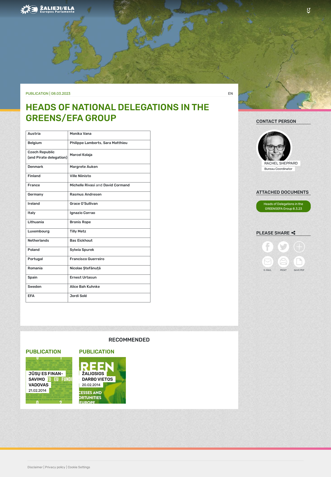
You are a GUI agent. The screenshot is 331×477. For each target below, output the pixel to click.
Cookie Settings (79, 467)
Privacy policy (55, 467)
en (230, 93)
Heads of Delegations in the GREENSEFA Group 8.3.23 (283, 206)
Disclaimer (35, 467)
